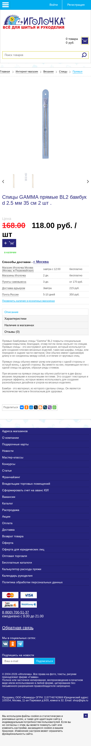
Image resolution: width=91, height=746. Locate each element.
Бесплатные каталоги (17, 562)
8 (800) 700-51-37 (15, 612)
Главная (5, 71)
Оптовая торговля (14, 556)
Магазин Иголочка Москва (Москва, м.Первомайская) (18, 269)
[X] (36, 407)
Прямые (78, 71)
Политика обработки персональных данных (32, 582)
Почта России (10, 294)
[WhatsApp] (54, 407)
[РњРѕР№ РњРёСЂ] (31, 407)
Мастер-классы (12, 457)
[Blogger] (40, 407)
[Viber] (50, 407)
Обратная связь (17, 627)
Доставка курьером (13, 288)
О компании (10, 437)
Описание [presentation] (11, 312)
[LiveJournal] (45, 407)
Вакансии (8, 496)
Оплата (7, 523)
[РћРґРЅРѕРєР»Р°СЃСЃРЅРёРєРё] (26, 407)
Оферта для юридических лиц (23, 549)
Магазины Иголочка (14, 275)
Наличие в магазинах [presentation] (19, 325)
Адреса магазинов (15, 431)
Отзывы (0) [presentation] (12, 331)
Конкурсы (8, 464)
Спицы (63, 71)
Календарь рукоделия (17, 575)
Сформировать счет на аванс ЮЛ (25, 490)
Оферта (7, 542)
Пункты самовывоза (14, 281)
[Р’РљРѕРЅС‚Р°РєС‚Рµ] (22, 407)
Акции (6, 516)
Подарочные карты (15, 444)
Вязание (48, 71)
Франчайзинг (11, 477)
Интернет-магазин (27, 71)
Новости (8, 450)
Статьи (7, 470)
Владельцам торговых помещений (26, 483)
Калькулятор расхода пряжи (21, 569)
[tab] (45, 312)
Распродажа (10, 510)
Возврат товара (12, 536)
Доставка (8, 529)
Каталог (7, 503)
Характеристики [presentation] (15, 318)
